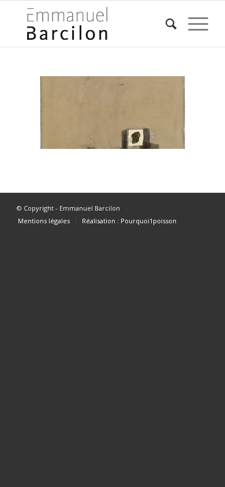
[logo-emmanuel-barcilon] (93, 24)
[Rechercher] (165, 24)
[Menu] (192, 24)
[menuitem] (165, 24)
